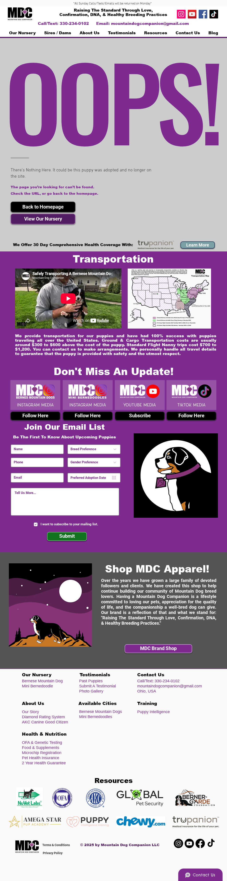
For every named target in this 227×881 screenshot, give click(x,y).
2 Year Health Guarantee (44, 763)
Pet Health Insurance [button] (40, 758)
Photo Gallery (91, 691)
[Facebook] (203, 14)
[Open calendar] (114, 478)
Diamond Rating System (43, 717)
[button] (43, 207)
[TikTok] (213, 14)
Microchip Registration (41, 753)
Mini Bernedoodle (37, 686)
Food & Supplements (40, 747)
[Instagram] (181, 14)
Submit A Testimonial (97, 686)
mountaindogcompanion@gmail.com (150, 23)
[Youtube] (189, 843)
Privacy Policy (53, 853)
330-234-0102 (167, 681)
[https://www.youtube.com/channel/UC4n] (192, 14)
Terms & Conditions (56, 845)
